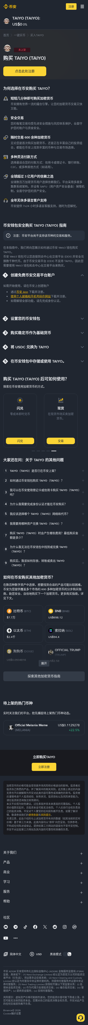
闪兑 (20, 441)
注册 (71, 6)
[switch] (67, 954)
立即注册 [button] (44, 767)
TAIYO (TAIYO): (26, 18)
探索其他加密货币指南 (44, 676)
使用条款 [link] (33, 815)
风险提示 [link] (46, 815)
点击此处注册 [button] (25, 71)
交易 (61, 441)
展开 (44, 663)
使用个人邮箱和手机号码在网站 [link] (31, 296)
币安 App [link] (22, 292)
